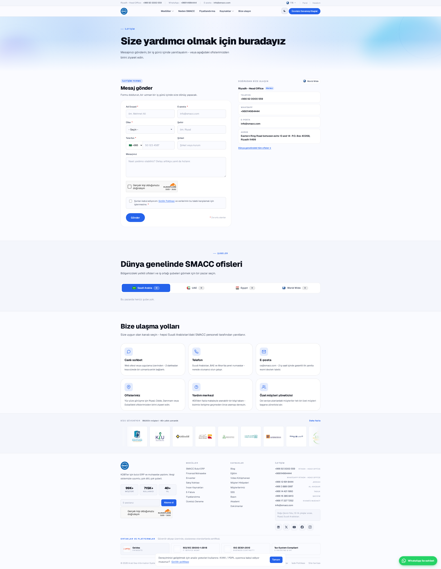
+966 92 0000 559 (152, 2)
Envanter (190, 478)
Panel (304, 3)
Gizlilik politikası (180, 561)
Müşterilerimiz (237, 487)
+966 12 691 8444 (297, 481)
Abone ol (169, 502)
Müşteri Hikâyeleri (239, 482)
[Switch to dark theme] (284, 11)
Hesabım (316, 3)
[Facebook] (302, 527)
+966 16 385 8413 (297, 495)
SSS (232, 492)
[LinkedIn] (278, 527)
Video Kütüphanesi (240, 478)
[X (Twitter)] (286, 527)
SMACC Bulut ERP (195, 468)
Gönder (135, 217)
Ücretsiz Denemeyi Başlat (304, 11)
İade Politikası (298, 563)
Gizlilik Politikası (166, 201)
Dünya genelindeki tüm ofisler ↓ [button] (254, 147)
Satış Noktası (192, 482)
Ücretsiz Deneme (194, 501)
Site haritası (314, 563)
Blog (232, 468)
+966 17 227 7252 (297, 500)
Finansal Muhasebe (196, 473)
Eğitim (233, 473)
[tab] (146, 288)
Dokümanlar (236, 506)
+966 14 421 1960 (297, 491)
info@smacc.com (222, 2)
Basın (233, 496)
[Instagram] (310, 527)
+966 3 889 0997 (297, 486)
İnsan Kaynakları (194, 487)
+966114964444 (189, 2)
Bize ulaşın (244, 11)
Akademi (234, 501)
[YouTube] (294, 527)
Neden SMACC (186, 11)
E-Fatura (190, 492)
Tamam (276, 559)
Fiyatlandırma (207, 11)
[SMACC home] (124, 11)
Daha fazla (314, 420)
